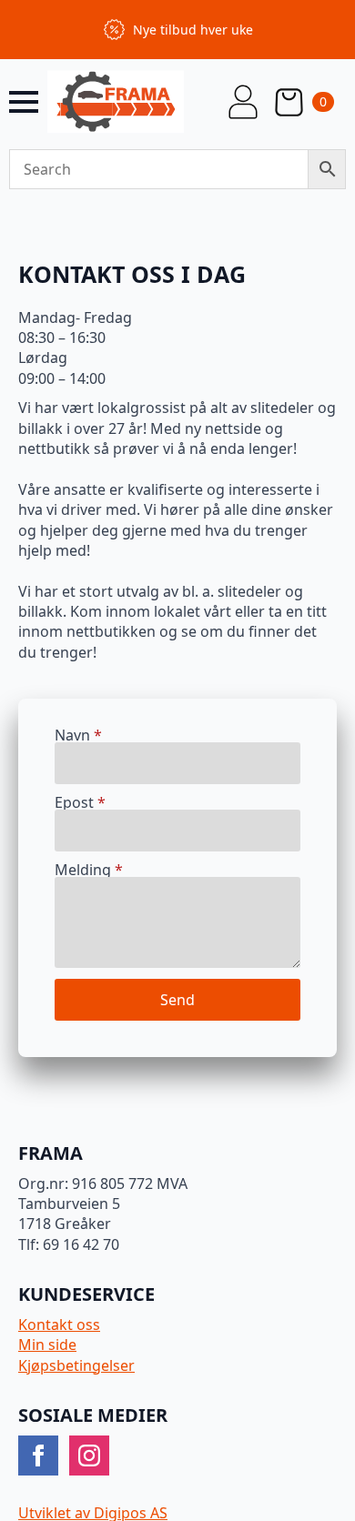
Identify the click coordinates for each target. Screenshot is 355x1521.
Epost (80, 802)
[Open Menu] (23, 101)
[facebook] (38, 1455)
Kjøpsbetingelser (76, 1365)
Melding (89, 869)
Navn (78, 735)
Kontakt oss (59, 1325)
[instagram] (89, 1455)
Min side (47, 1345)
